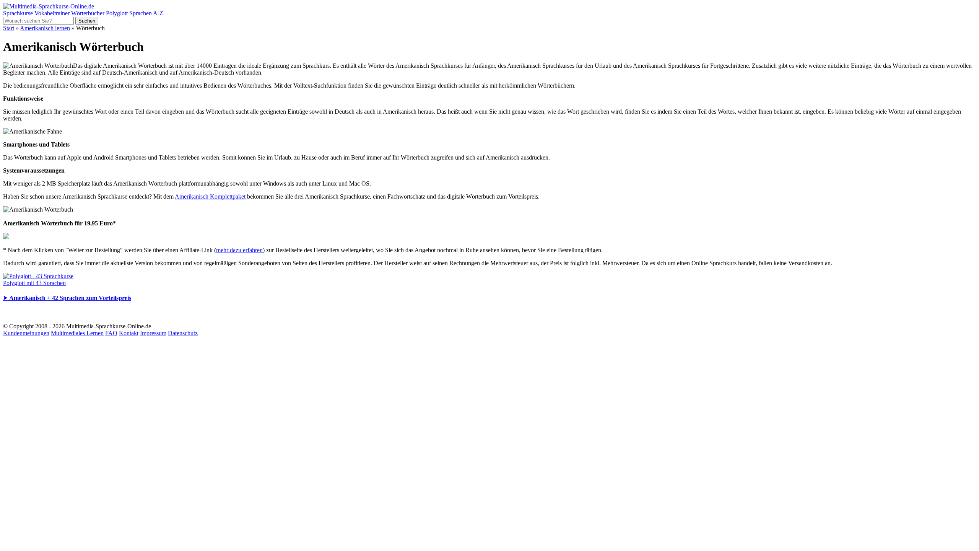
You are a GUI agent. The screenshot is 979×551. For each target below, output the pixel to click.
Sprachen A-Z (146, 13)
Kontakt (128, 333)
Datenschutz (183, 333)
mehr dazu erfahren (239, 250)
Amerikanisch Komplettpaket (210, 196)
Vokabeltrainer (52, 13)
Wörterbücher (87, 13)
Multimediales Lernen (77, 333)
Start (8, 28)
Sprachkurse (18, 13)
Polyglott (117, 13)
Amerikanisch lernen (45, 28)
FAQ (111, 333)
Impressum (153, 333)
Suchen (86, 21)
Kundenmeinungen (26, 333)
